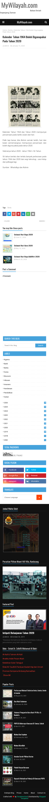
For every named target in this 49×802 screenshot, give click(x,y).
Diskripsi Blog (9, 793)
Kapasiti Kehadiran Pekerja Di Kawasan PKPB (29, 778)
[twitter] (35, 470)
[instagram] (13, 481)
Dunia (6, 372)
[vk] (35, 481)
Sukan (6, 397)
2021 (25, 423)
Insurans (7, 384)
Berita (10, 30)
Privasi (19, 793)
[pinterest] (35, 475)
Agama (7, 360)
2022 (25, 419)
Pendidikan (8, 393)
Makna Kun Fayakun (20, 734)
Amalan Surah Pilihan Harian (23, 756)
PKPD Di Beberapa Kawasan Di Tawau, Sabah (29, 723)
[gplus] (13, 475)
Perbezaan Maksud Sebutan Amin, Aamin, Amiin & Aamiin (30, 691)
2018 (24, 436)
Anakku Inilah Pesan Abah (13, 659)
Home (5, 30)
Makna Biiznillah (19, 745)
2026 (25, 403)
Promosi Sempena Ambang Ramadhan (19, 671)
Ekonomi (7, 376)
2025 (25, 407)
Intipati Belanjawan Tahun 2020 (18, 633)
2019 (25, 432)
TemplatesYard (22, 797)
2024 (25, 411)
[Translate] (39, 497)
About (33, 793)
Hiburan (7, 380)
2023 (25, 415)
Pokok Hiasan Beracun (21, 767)
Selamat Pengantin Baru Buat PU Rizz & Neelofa (27, 713)
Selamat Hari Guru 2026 (23, 245)
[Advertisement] (24, 67)
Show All (6, 675)
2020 (25, 428)
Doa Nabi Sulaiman (20, 701)
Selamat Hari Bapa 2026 (23, 234)
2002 (24, 440)
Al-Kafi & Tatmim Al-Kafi (12, 654)
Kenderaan (8, 389)
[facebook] (13, 470)
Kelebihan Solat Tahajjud (13, 663)
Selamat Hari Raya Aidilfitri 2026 (27, 256)
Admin (6, 46)
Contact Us (41, 793)
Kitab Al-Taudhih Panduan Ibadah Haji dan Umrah (23, 667)
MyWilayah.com (24, 22)
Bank (6, 364)
